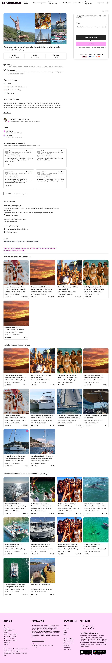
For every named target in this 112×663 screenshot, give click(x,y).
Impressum (7, 642)
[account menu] (108, 2)
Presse (5, 632)
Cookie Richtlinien (9, 638)
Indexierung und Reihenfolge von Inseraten (16, 649)
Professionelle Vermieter (10, 634)
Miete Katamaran (68, 643)
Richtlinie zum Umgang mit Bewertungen (15, 653)
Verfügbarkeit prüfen (91, 37)
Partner (6, 644)
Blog (5, 655)
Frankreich (67, 628)
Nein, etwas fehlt (18, 250)
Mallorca (66, 626)
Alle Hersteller (67, 649)
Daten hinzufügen (12, 215)
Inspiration (101, 2)
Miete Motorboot (68, 641)
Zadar (65, 634)
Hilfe (5, 626)
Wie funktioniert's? (9, 630)
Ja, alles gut (7, 250)
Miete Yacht (67, 647)
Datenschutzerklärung (10, 636)
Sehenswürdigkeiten (39, 2)
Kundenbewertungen (38, 641)
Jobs (5, 646)
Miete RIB (66, 645)
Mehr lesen (7, 113)
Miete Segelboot (68, 638)
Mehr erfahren (12, 222)
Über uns (6, 628)
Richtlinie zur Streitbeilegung (12, 651)
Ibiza (65, 630)
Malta (65, 632)
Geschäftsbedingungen (10, 640)
